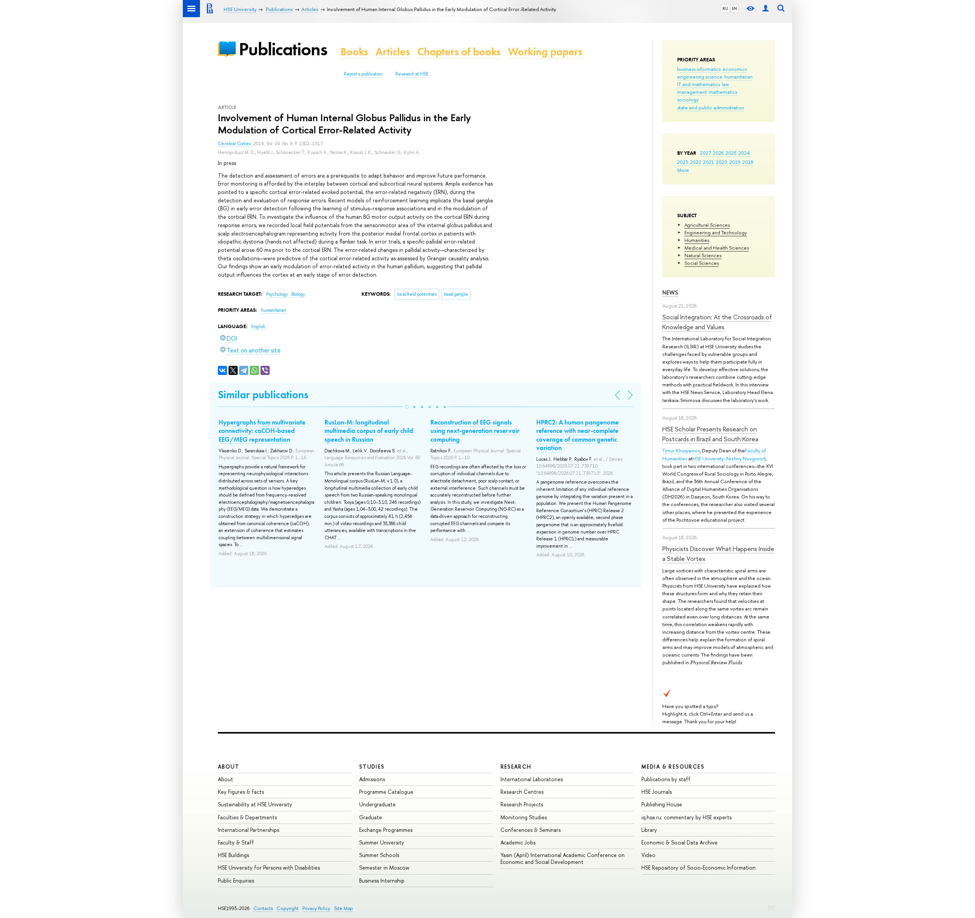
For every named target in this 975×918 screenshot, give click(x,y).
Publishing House (661, 804)
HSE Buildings (233, 855)
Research (516, 766)
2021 (708, 162)
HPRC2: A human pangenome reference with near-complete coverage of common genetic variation (577, 435)
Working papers (545, 51)
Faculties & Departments (247, 817)
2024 (744, 152)
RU (725, 8)
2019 (734, 162)
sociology (687, 99)
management (692, 91)
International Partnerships (248, 829)
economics (734, 69)
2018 (747, 162)
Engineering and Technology (715, 232)
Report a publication (363, 74)
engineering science (699, 76)
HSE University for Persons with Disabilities (269, 867)
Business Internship (381, 880)
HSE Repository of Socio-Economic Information (698, 867)
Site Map (343, 908)
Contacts (263, 908)
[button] (407, 407)
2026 (718, 152)
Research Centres (521, 791)
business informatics (699, 69)
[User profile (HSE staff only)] (765, 8)
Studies (372, 766)
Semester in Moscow (384, 867)
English (258, 327)
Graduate (370, 817)
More (683, 170)
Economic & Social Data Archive (679, 842)
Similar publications (263, 394)
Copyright (288, 908)
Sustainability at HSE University (255, 804)
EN (734, 8)
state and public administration (710, 107)
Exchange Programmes (385, 829)
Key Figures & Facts (241, 791)
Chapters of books (458, 51)
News (670, 292)
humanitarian (738, 76)
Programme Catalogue (386, 791)
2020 (721, 162)
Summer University (381, 842)
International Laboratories (531, 779)
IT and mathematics (698, 84)
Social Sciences (701, 263)
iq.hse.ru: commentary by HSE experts (686, 817)
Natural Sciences (702, 255)
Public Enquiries (236, 880)
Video (648, 855)
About (228, 766)
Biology (298, 294)
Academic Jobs (517, 842)
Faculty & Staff (236, 842)
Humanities (696, 240)
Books (354, 51)
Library (649, 829)
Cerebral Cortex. (235, 144)
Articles (393, 51)
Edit (771, 907)
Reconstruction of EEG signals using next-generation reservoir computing (474, 430)
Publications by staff (665, 779)
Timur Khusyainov (681, 450)
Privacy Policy (316, 908)
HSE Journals (656, 791)
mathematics (723, 91)
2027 (705, 152)
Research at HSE (411, 74)
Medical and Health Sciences (716, 247)
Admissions (372, 779)
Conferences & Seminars (530, 829)
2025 (731, 152)
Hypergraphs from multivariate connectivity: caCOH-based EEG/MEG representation (262, 430)
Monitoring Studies (523, 817)
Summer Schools (379, 855)
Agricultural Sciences (707, 224)
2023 (682, 162)
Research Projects (521, 804)
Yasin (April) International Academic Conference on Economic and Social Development (562, 858)
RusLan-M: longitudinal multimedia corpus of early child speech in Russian (368, 430)
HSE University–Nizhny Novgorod (729, 458)
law (725, 84)
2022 (695, 162)
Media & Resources (672, 766)
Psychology (277, 294)
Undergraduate (377, 804)
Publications (283, 49)
